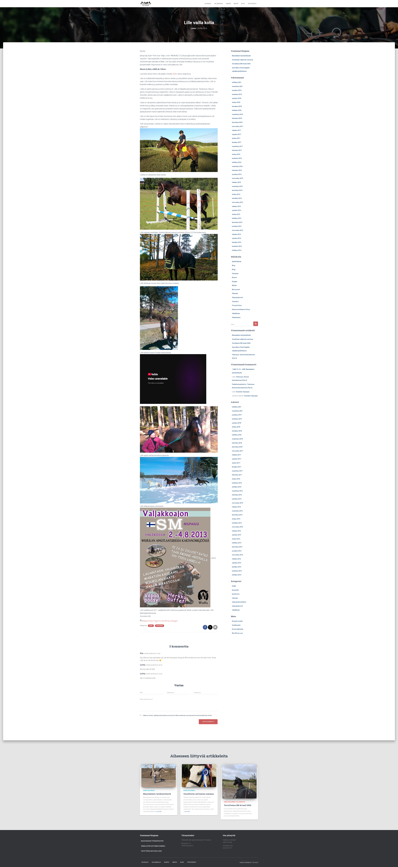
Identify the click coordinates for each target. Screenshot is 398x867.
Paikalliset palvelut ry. (239, 384)
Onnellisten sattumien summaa (242, 60)
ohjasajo (235, 598)
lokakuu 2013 (236, 206)
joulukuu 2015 (236, 174)
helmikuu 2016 (237, 170)
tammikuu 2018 (237, 122)
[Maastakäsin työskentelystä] (158, 775)
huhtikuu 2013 (236, 218)
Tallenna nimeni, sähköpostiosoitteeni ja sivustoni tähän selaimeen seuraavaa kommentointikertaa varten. (177, 715)
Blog (233, 265)
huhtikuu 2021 (236, 82)
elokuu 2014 (236, 194)
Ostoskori (235, 301)
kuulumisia (159, 625)
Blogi (243, 3)
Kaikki (150, 625)
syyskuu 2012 (236, 238)
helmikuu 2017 (237, 150)
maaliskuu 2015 (237, 186)
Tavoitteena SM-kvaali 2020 (241, 64)
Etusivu (234, 277)
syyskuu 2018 (236, 98)
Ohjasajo (208, 3)
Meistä (236, 3)
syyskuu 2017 (236, 134)
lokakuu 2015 (236, 182)
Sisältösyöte (236, 625)
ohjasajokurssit (237, 606)
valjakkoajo (236, 610)
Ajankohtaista (236, 261)
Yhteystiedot (252, 3)
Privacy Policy (237, 305)
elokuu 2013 (236, 214)
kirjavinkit (235, 590)
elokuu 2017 (236, 138)
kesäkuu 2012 (236, 242)
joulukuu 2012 (236, 226)
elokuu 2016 (236, 154)
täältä (174, 74)
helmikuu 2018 (237, 118)
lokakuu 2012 (236, 234)
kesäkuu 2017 (236, 142)
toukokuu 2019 (237, 94)
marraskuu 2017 (237, 126)
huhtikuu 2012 (236, 250)
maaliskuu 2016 (237, 166)
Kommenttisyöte (237, 629)
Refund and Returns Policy (241, 309)
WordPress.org (237, 633)
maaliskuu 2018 (237, 114)
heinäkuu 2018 (237, 106)
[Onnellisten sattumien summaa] (199, 775)
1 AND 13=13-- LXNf (238, 369)
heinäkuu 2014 (237, 198)
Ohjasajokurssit (237, 297)
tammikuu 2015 (237, 190)
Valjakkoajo (218, 3)
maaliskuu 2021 (237, 86)
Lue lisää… (159, 811)
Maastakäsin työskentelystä (241, 56)
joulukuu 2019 (236, 90)
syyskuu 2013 (236, 210)
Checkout (235, 273)
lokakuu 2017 (236, 130)
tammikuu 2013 (237, 222)
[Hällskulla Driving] (145, 3)
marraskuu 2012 (237, 230)
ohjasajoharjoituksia (239, 602)
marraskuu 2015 (237, 178)
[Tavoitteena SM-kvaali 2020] (239, 781)
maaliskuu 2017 (237, 146)
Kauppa (228, 3)
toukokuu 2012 (237, 246)
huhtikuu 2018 (236, 110)
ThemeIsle (254, 862)
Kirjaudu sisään (237, 621)
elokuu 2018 (236, 102)
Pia (141, 653)
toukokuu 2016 (237, 158)
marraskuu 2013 (237, 202)
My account (236, 289)
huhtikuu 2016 (236, 162)
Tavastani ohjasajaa (242, 392)
